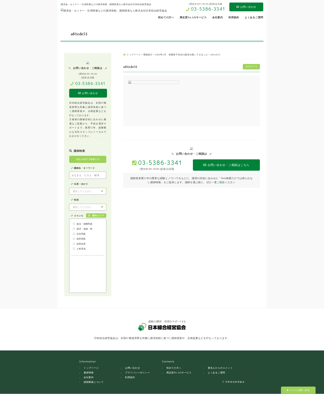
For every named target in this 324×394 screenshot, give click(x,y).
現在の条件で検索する (88, 159)
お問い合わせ (248, 7)
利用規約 (130, 377)
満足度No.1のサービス (179, 372)
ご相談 (221, 182)
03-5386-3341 (208, 9)
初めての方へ (173, 368)
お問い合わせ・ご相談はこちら (229, 165)
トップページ (91, 368)
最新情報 (89, 372)
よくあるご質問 (216, 372)
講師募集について (94, 382)
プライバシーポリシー (137, 372)
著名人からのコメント (220, 368)
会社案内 (89, 377)
